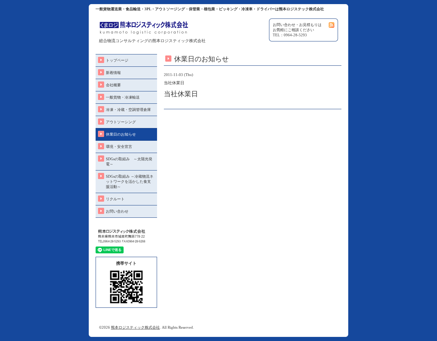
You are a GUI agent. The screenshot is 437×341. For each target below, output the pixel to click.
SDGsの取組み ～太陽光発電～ (129, 161)
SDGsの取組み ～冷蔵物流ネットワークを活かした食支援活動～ (129, 181)
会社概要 (113, 85)
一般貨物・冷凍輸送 (123, 97)
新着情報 (113, 73)
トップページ (117, 60)
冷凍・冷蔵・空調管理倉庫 (128, 110)
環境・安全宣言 (119, 146)
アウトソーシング (121, 122)
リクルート (115, 199)
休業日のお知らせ (121, 134)
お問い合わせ (117, 211)
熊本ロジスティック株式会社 (135, 327)
